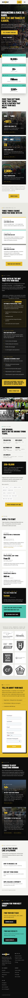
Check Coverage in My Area (14, 504)
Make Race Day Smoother (14, 264)
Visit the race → (7, 181)
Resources (4, 974)
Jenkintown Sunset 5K (10, 126)
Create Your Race (7, 37)
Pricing (16, 962)
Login (19, 2)
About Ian (17, 972)
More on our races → (8, 802)
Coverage (17, 974)
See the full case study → (9, 132)
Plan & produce (18, 955)
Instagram (4, 982)
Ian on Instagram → (8, 832)
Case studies (18, 970)
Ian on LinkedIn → (18, 832)
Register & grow (18, 957)
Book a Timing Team (14, 391)
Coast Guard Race (8, 149)
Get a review (17, 976)
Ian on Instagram (5, 989)
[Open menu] (24, 2)
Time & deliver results (19, 960)
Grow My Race (14, 196)
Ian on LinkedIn (5, 987)
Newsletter (4, 984)
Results (3, 970)
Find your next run (5, 972)
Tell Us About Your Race (9, 32)
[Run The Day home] (5, 2)
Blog (3, 976)
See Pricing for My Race (12, 614)
